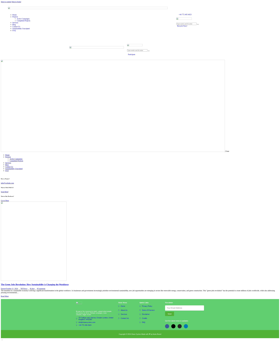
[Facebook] (167, 326)
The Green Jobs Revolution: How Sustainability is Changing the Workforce (35, 284)
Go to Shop (5, 201)
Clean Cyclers (136, 334)
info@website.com (7, 183)
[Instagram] (180, 326)
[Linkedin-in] (186, 326)
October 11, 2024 (12, 289)
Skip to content (6, 2)
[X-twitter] (173, 326)
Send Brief (4, 192)
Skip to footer (16, 2)
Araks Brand (157, 334)
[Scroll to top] (2, 339)
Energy (3, 289)
